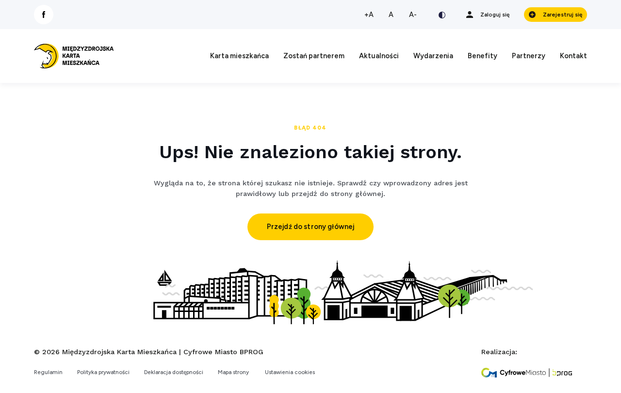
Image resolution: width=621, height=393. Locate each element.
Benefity (482, 55)
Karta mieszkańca (239, 55)
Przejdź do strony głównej (311, 226)
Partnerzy (528, 55)
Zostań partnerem (313, 55)
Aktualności (379, 55)
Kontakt (573, 55)
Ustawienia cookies (290, 372)
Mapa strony (233, 372)
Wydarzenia (433, 55)
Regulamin (48, 372)
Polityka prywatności (103, 372)
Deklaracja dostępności (173, 372)
